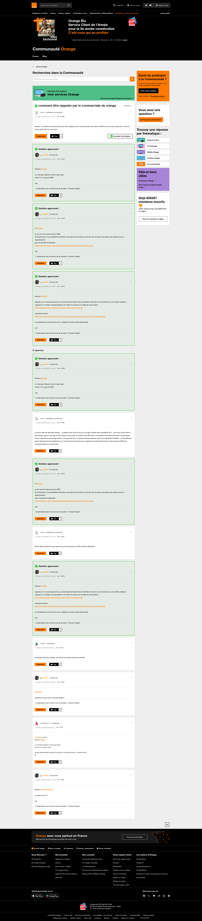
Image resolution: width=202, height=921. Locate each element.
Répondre (41, 136)
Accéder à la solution (122, 136)
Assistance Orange (146, 181)
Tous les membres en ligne (153, 219)
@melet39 (38, 737)
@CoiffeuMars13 (47, 789)
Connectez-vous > (158, 96)
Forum (35, 56)
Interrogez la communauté (150, 120)
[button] (131, 111)
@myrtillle (38, 692)
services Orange (41, 67)
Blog (45, 56)
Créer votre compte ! (148, 91)
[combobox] (81, 79)
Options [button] (127, 106)
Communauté (54, 48)
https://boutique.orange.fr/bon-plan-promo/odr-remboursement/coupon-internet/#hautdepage (70, 316)
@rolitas (44, 169)
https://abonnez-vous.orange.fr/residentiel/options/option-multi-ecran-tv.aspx (64, 245)
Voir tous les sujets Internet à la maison (116, 98)
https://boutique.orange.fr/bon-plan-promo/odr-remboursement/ (59, 308)
